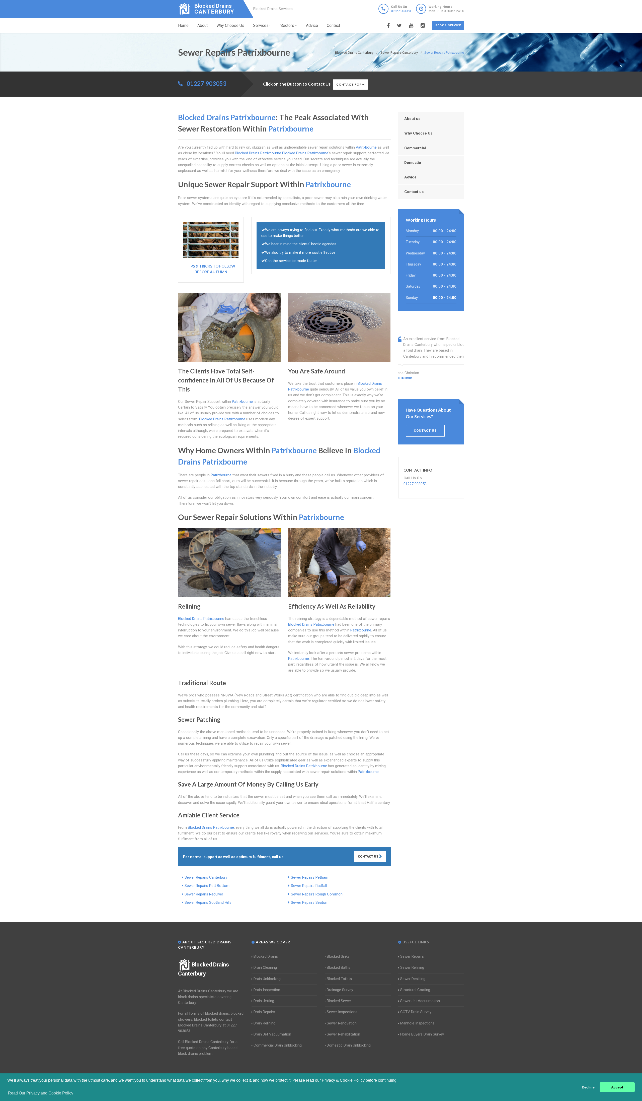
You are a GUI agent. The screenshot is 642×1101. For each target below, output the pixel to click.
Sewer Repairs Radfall (309, 885)
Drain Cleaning (265, 967)
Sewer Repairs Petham (309, 877)
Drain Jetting (264, 1001)
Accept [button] (617, 1087)
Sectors (287, 25)
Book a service (448, 25)
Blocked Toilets (339, 979)
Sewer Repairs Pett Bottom (207, 885)
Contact (333, 25)
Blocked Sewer (339, 1001)
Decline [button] (588, 1087)
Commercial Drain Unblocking (278, 1045)
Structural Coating (415, 990)
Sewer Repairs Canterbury (206, 877)
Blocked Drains (266, 956)
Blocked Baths (338, 967)
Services (261, 25)
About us (412, 118)
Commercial (415, 148)
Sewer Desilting (412, 979)
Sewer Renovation (342, 1023)
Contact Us (368, 856)
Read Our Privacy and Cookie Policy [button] (40, 1093)
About (202, 25)
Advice (312, 25)
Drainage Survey (340, 990)
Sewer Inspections (342, 1012)
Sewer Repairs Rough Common (317, 894)
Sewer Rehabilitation (343, 1034)
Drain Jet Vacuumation (272, 1034)
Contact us (414, 191)
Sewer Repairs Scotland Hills (208, 902)
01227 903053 (401, 11)
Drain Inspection (267, 990)
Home (183, 25)
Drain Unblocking (267, 979)
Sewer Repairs (412, 956)
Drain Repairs (264, 1012)
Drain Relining (264, 1023)
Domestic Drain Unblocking (349, 1045)
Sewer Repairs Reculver (204, 894)
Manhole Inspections (417, 1023)
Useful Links (415, 942)
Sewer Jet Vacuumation (420, 1001)
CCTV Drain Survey (415, 1012)
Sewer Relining (412, 967)
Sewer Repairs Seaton (309, 902)
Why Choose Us (230, 25)
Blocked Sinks (338, 956)
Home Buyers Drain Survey (422, 1034)
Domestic (412, 162)
